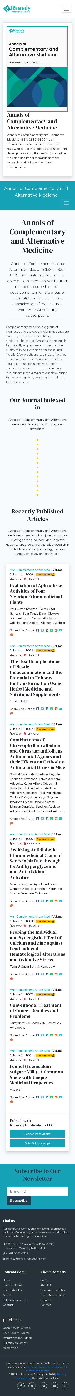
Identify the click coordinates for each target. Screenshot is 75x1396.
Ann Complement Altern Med (30, 570)
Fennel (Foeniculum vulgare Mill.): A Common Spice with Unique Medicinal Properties (36, 1074)
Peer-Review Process (16, 1333)
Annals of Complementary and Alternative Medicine (36, 191)
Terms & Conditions (52, 1295)
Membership (10, 1347)
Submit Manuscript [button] (37, 1143)
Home (7, 1280)
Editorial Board (12, 1285)
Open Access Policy (52, 1290)
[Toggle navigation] (66, 9)
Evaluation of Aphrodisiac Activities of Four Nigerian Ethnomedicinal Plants (37, 593)
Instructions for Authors (17, 1338)
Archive (7, 1295)
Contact (8, 1305)
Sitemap (45, 1300)
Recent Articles (12, 1290)
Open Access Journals (17, 1328)
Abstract (17, 579)
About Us (46, 1285)
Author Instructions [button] (37, 1134)
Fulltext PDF (33, 579)
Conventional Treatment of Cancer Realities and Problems (35, 1010)
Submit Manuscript (14, 1300)
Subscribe (19, 1200)
